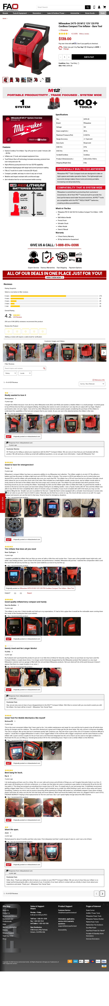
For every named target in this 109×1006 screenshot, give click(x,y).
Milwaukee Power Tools (93, 916)
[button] (2, 503)
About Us (6, 910)
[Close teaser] (6, 493)
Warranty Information (10, 927)
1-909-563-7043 (39, 921)
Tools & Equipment (20, 13)
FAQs (4, 924)
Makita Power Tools (92, 922)
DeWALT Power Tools (93, 913)
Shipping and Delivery (10, 916)
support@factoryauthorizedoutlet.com (71, 926)
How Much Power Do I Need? (95, 930)
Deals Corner (90, 910)
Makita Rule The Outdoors (94, 925)
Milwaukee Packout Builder (95, 919)
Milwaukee (64, 30)
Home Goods (90, 13)
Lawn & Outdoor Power (56, 13)
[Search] (88, 7)
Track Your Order (8, 936)
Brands (5, 13)
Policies (5, 930)
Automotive (75, 13)
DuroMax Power (91, 928)
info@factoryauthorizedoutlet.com (69, 912)
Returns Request (8, 933)
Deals (103, 13)
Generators (37, 13)
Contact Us (6, 913)
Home (4, 18)
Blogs (4, 939)
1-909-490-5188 (43, 923)
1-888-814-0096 (67, 245)
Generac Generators (92, 939)
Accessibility (62, 930)
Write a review (84, 33)
